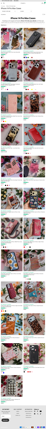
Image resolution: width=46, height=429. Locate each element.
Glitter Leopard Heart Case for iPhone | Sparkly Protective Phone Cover (33, 338)
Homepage (3, 6)
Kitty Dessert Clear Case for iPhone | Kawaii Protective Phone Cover (33, 306)
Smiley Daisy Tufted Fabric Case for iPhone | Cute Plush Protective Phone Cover (11, 274)
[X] (37, 413)
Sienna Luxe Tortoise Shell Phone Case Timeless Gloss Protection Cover (33, 117)
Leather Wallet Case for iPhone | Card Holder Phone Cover (33, 367)
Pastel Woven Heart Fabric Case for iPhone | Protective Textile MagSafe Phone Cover (33, 274)
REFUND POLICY (28, 413)
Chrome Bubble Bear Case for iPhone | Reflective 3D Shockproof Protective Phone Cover (10, 400)
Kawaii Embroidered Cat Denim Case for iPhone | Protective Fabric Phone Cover (34, 212)
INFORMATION (28, 409)
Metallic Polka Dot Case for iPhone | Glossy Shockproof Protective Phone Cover (11, 368)
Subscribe (5, 420)
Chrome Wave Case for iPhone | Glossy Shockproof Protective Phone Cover (10, 338)
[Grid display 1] (43, 14)
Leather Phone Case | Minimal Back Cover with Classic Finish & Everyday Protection (33, 85)
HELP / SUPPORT (18, 409)
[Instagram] (34, 411)
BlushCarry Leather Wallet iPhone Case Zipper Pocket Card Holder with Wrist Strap (11, 180)
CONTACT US (18, 415)
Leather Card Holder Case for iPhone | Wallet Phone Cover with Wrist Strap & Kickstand (11, 242)
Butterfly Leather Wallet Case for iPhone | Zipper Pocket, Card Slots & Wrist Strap (33, 242)
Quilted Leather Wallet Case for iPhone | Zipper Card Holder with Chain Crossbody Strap (11, 306)
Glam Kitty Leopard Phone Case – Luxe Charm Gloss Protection (10, 149)
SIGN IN (18, 413)
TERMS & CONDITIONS (28, 411)
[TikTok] (40, 413)
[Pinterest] (37, 411)
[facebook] (34, 413)
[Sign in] (42, 3)
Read (3, 25)
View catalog (1, 3)
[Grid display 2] (44, 14)
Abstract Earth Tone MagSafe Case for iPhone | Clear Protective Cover (10, 212)
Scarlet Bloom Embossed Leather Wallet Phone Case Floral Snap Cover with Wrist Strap (11, 117)
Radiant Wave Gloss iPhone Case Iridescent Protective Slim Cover (34, 180)
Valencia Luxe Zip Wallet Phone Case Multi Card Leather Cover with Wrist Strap (33, 149)
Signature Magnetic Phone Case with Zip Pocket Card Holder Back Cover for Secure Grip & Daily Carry (33, 53)
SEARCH (17, 411)
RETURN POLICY (28, 417)
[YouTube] (41, 411)
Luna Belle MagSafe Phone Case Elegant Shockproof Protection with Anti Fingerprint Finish (10, 85)
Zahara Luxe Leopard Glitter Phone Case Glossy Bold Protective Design (10, 53)
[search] (3, 3)
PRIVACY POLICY (28, 415)
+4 (35, 89)
